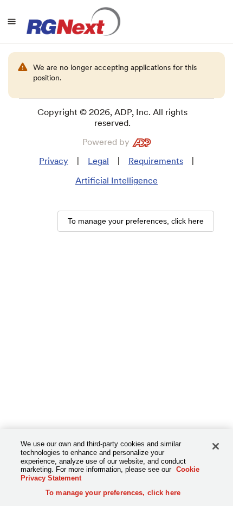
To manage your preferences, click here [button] (136, 221)
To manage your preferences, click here (113, 493)
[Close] (216, 446)
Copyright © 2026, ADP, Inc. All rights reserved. (112, 117)
